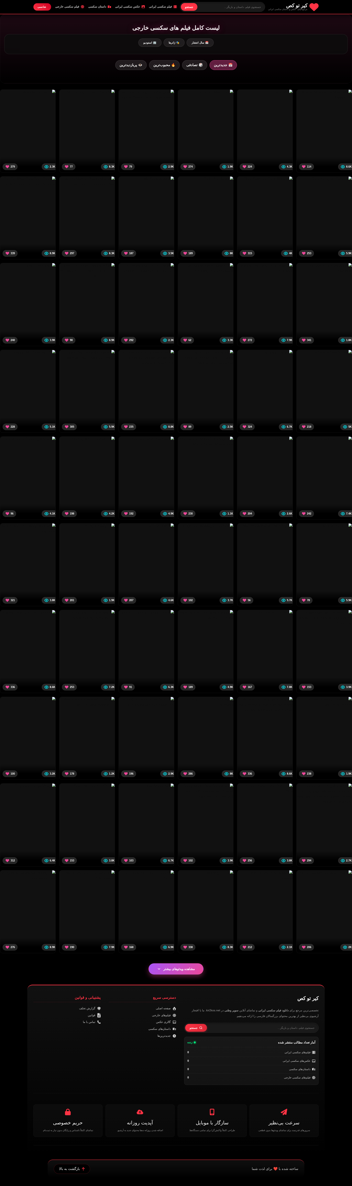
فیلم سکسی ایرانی (160, 6)
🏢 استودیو (149, 42)
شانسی (41, 6)
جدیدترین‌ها (164, 1035)
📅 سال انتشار (200, 42)
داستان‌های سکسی (299, 1069)
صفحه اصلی (163, 1008)
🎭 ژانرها (174, 42)
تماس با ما (89, 1022)
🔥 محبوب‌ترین (164, 65)
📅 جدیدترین (223, 65)
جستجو (189, 7)
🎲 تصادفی (194, 65)
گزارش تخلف (87, 1008)
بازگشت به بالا (69, 1169)
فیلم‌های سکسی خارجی (297, 1077)
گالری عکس (163, 1022)
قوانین (91, 1015)
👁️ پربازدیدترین (131, 65)
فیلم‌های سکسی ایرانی (297, 1052)
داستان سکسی (97, 6)
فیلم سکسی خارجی (67, 6)
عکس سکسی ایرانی (127, 6)
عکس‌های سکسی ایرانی (296, 1060)
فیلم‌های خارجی (161, 1015)
